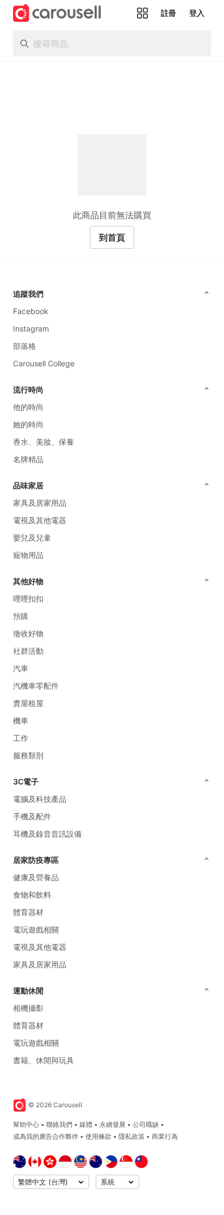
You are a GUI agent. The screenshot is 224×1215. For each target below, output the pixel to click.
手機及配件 (32, 816)
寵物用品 (28, 555)
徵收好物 (28, 633)
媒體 (85, 1124)
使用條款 (98, 1136)
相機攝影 (28, 1007)
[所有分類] (142, 13)
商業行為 (165, 1136)
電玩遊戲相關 (36, 929)
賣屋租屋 (28, 703)
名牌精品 (28, 459)
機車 (20, 720)
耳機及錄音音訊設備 (47, 833)
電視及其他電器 (39, 520)
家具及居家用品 (39, 502)
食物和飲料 (32, 894)
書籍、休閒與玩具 (43, 1060)
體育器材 (28, 912)
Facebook (30, 311)
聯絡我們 (59, 1124)
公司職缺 (146, 1124)
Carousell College (43, 363)
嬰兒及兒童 (32, 537)
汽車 (20, 668)
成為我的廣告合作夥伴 (45, 1136)
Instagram (31, 328)
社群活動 (28, 650)
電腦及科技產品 (39, 798)
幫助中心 (26, 1124)
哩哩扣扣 (28, 598)
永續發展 (112, 1124)
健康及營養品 (36, 877)
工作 (20, 737)
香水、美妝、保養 (43, 441)
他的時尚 (28, 407)
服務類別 (28, 755)
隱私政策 (132, 1136)
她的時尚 (28, 424)
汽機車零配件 (36, 685)
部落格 (24, 346)
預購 (20, 616)
